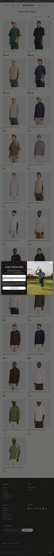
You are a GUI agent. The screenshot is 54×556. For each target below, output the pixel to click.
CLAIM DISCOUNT (14, 288)
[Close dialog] (51, 263)
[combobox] (4, 279)
